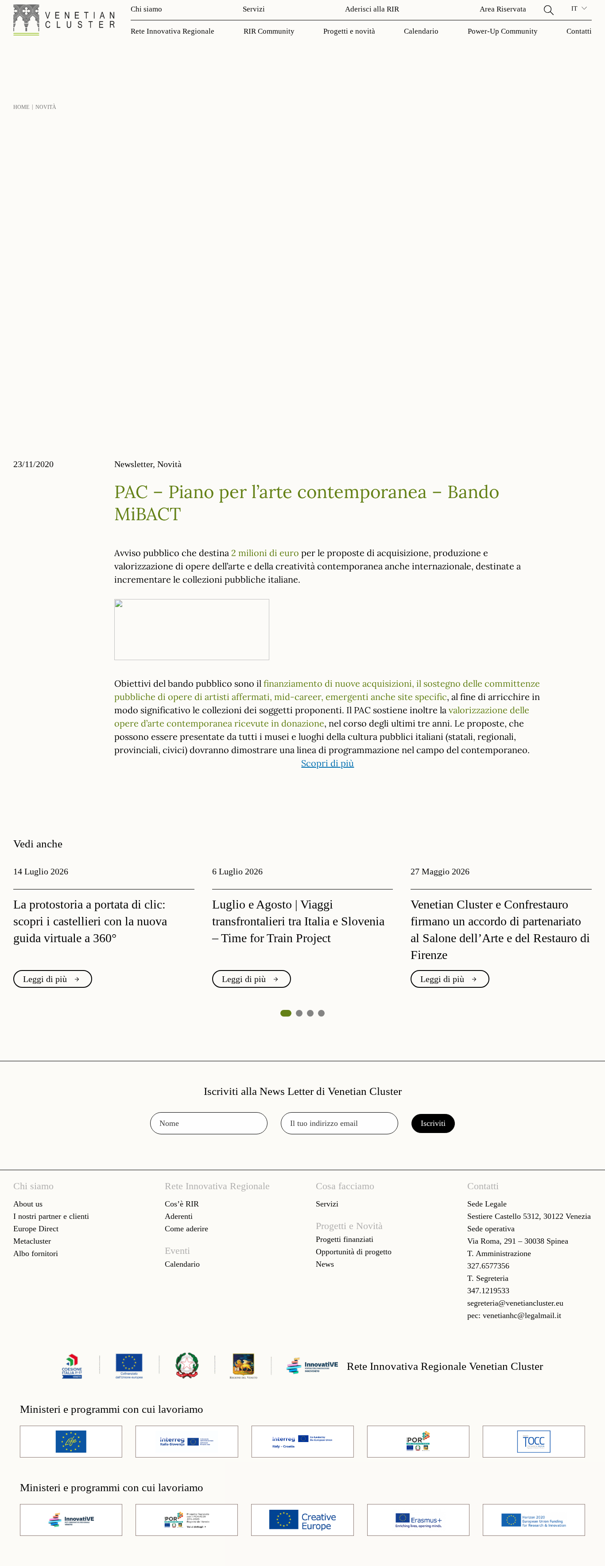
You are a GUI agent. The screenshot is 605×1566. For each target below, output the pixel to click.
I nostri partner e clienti (51, 1216)
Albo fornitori (35, 1253)
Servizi (254, 9)
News (325, 1264)
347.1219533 (488, 1290)
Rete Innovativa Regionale (172, 31)
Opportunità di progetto (354, 1251)
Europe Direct (35, 1228)
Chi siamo (146, 9)
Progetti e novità (349, 31)
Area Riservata (503, 9)
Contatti (579, 31)
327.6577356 (488, 1265)
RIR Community (269, 31)
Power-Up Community (503, 31)
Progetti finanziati (344, 1239)
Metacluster (32, 1241)
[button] (549, 9)
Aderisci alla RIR (372, 9)
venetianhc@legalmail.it (522, 1315)
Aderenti (179, 1216)
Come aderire (186, 1228)
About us (28, 1203)
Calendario (421, 31)
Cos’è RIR (182, 1203)
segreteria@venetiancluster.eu (515, 1303)
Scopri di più (327, 763)
